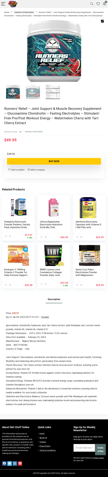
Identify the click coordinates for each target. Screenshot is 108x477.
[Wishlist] (98, 4)
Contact (43, 442)
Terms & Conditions (48, 450)
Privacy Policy (45, 446)
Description (54, 299)
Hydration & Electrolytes (24, 12)
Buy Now (54, 161)
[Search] (91, 4)
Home (6, 12)
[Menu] (3, 4)
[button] (102, 21)
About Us (43, 438)
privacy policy (98, 458)
